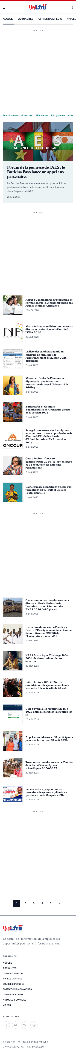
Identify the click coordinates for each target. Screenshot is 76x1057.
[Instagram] (33, 1025)
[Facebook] (6, 1025)
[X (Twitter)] (24, 1025)
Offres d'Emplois (50, 18)
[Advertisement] (38, 67)
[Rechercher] (69, 7)
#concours (26, 115)
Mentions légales (13, 1047)
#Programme (58, 115)
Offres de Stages (13, 994)
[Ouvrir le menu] (6, 7)
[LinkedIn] (15, 1025)
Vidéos (7, 1005)
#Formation (42, 115)
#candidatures (10, 115)
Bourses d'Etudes (13, 984)
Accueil (8, 18)
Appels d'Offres (12, 978)
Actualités (25, 18)
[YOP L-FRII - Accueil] (38, 7)
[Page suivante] (59, 903)
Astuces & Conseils (14, 999)
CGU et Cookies (35, 1047)
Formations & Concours (17, 989)
